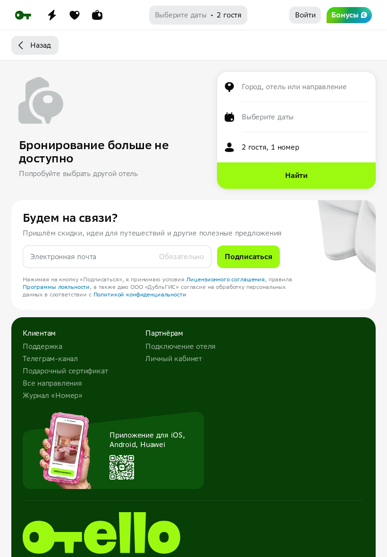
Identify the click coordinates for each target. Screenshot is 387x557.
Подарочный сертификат (65, 370)
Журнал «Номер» (53, 395)
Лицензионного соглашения (225, 279)
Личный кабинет (173, 358)
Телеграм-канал (50, 358)
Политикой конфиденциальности (139, 294)
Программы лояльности (56, 286)
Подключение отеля (180, 346)
